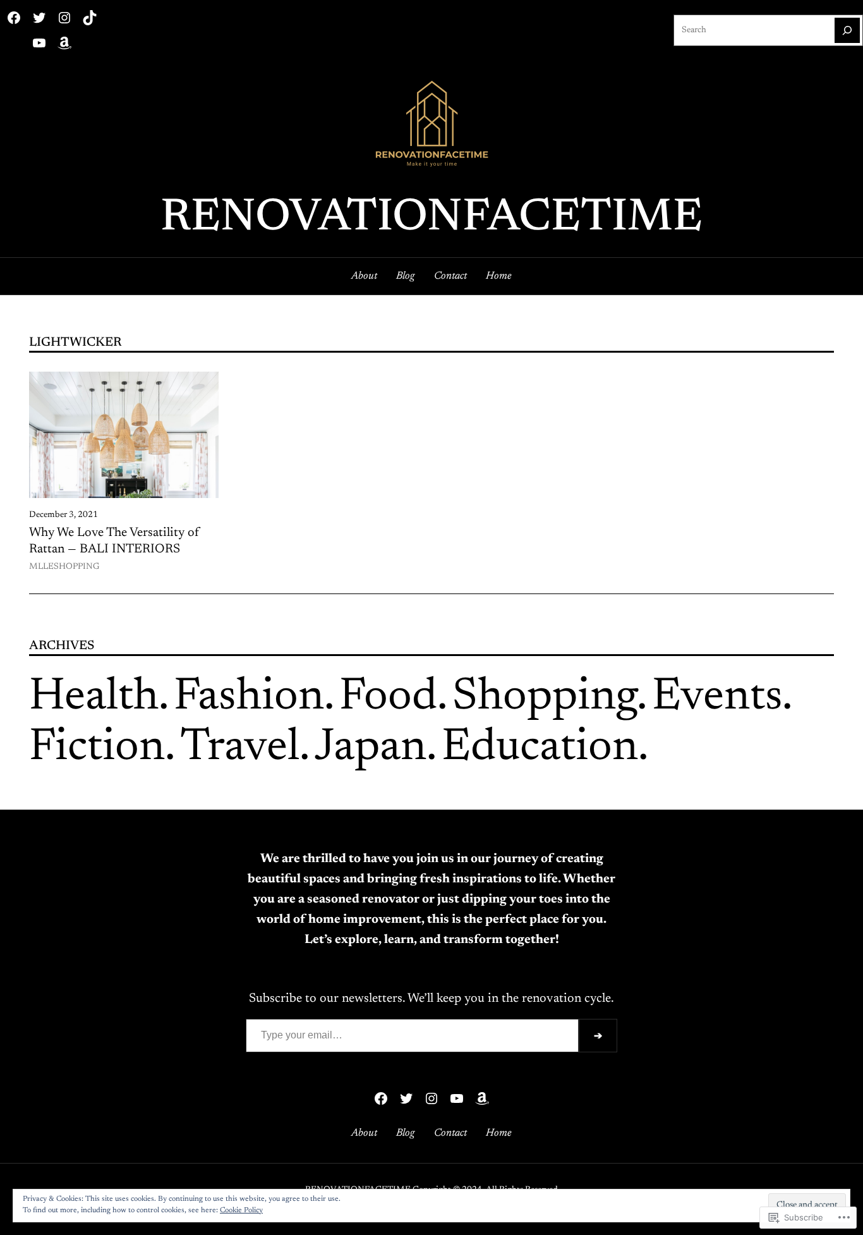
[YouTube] (39, 43)
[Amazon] (64, 43)
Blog (405, 276)
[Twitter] (39, 17)
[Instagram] (64, 17)
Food (388, 698)
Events (717, 698)
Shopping (544, 698)
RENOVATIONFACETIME (431, 218)
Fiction (97, 748)
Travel (239, 748)
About (364, 276)
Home (499, 276)
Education (540, 748)
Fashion (249, 698)
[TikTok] (89, 17)
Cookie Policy (241, 1210)
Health (94, 698)
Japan (370, 748)
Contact (450, 276)
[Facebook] (13, 17)
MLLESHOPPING (64, 567)
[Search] (847, 30)
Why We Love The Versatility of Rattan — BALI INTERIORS (114, 541)
